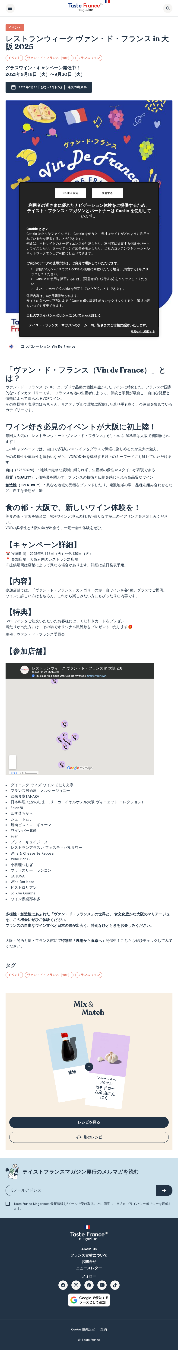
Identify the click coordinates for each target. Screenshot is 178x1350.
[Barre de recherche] (167, 8)
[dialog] (89, 260)
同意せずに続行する (143, 331)
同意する (107, 193)
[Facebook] (63, 1285)
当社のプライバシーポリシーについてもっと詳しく (63, 315)
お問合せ (89, 1262)
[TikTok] (115, 1285)
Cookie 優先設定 (83, 1329)
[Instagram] (76, 1285)
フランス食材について (89, 1255)
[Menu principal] (10, 8)
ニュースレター (89, 1268)
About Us (89, 1249)
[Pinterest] (89, 1285)
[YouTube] (102, 1285)
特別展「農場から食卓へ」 (83, 941)
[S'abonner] (164, 1190)
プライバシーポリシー (142, 1204)
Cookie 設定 (70, 193)
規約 (103, 1329)
